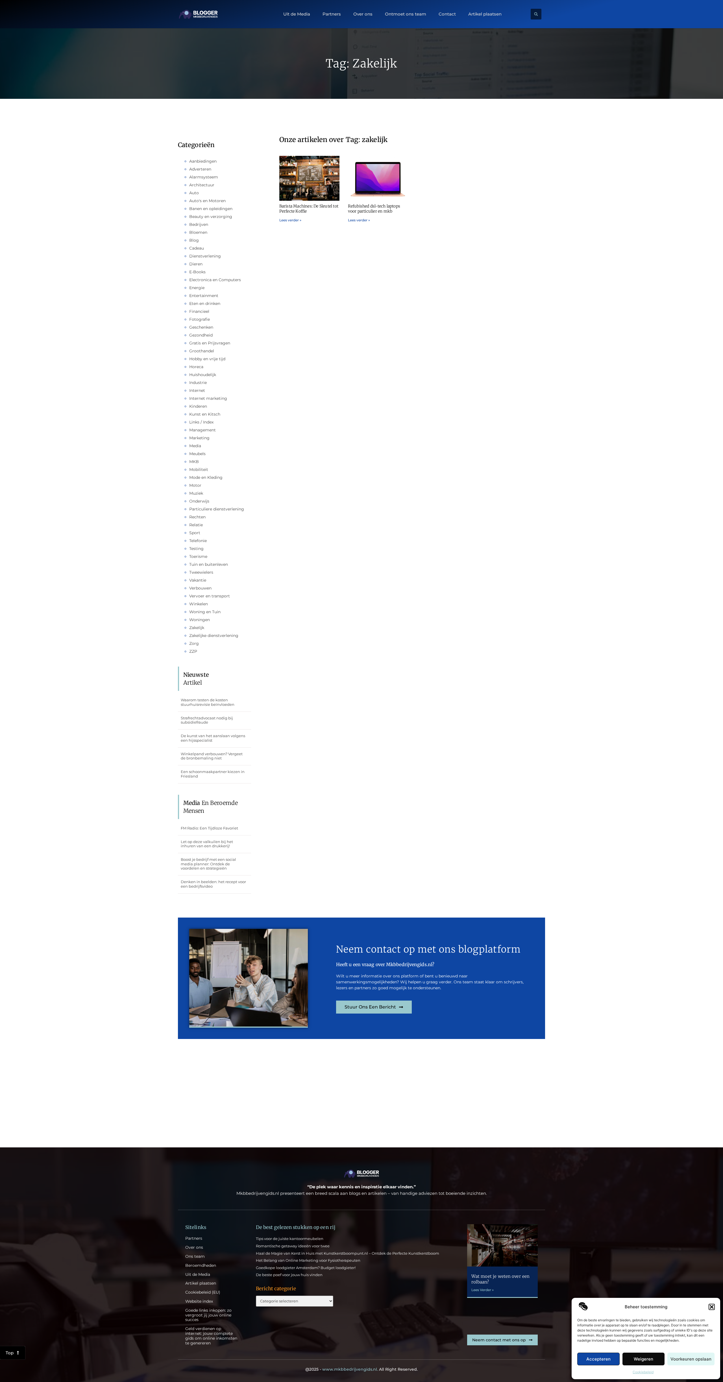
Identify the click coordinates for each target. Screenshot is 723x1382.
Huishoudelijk (202, 374)
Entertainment (203, 295)
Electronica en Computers (215, 279)
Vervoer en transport (209, 596)
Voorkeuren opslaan (690, 1359)
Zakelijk (196, 627)
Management (202, 430)
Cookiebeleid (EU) (202, 1292)
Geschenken (201, 327)
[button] (712, 1307)
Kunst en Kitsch (204, 414)
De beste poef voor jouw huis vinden (289, 1274)
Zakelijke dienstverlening (213, 635)
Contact (447, 14)
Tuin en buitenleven (208, 564)
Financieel (199, 311)
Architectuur (201, 184)
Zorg (194, 643)
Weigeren (643, 1359)
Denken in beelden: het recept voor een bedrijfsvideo (213, 883)
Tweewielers (201, 572)
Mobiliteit (198, 469)
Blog (194, 240)
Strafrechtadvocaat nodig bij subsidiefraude (207, 720)
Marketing (199, 437)
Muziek (196, 493)
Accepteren (598, 1359)
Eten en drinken (204, 303)
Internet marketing (208, 398)
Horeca (196, 366)
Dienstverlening (205, 256)
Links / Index (201, 422)
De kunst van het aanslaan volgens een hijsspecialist (213, 738)
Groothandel (201, 350)
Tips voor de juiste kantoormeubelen (289, 1238)
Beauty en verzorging (210, 216)
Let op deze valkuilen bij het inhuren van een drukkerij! (207, 843)
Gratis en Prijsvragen (209, 343)
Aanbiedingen (203, 161)
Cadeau (196, 248)
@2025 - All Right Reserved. (361, 1369)
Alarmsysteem (203, 177)
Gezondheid (201, 335)
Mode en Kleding (206, 477)
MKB (194, 461)
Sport (194, 532)
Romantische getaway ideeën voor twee (293, 1246)
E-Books (197, 271)
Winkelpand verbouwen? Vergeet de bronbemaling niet (212, 756)
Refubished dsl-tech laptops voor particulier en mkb (374, 209)
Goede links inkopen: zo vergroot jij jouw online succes (208, 1315)
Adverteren (200, 169)
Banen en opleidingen (210, 208)
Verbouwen (200, 588)
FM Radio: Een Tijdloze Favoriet (209, 828)
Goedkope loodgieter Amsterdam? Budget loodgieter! (306, 1267)
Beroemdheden (200, 1265)
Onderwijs (199, 501)
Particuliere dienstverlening (216, 509)
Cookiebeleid (643, 1372)
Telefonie (198, 540)
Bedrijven (198, 224)
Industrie (198, 382)
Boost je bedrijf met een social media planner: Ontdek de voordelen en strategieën (208, 863)
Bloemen (198, 232)
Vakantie (197, 580)
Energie (196, 287)
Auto (194, 192)
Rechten (197, 516)
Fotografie (199, 319)
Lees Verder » (482, 1290)
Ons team (195, 1256)
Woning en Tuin (205, 611)
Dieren (195, 264)
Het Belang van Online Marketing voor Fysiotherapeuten (308, 1260)
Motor (195, 485)
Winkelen (198, 603)
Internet (197, 390)
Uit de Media (296, 14)
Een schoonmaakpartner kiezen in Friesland (213, 773)
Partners (332, 14)
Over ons (363, 14)
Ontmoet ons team (405, 14)
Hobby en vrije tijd (207, 358)
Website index (199, 1301)
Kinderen (198, 406)
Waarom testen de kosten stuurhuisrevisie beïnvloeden (207, 702)
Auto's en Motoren (207, 200)
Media (195, 445)
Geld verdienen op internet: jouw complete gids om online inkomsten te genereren (211, 1335)
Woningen (199, 619)
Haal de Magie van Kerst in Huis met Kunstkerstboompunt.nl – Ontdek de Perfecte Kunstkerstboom (347, 1253)
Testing (196, 548)
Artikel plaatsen (485, 14)
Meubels (197, 453)
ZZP (193, 651)
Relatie (196, 524)
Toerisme (198, 556)
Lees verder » (290, 220)
